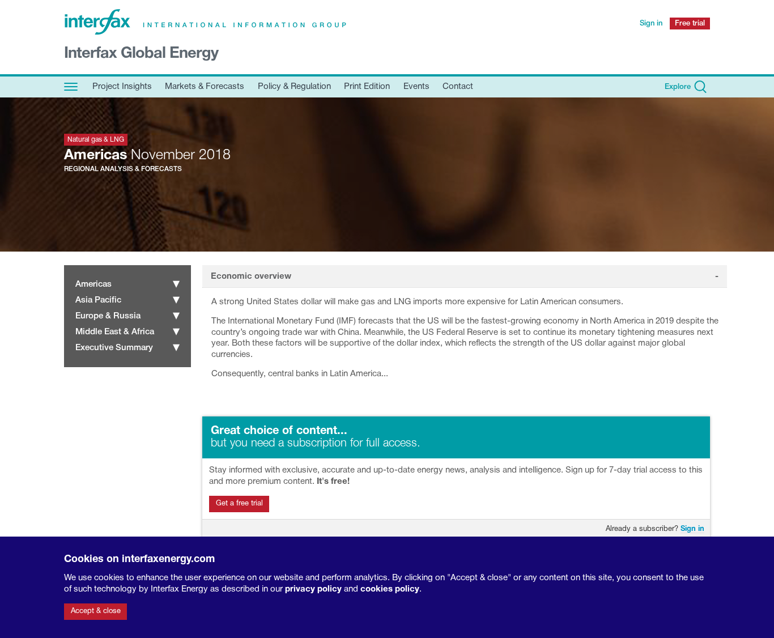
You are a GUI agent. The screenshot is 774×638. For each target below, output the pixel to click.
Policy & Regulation (294, 87)
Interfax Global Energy (141, 54)
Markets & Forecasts (204, 87)
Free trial (690, 23)
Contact (458, 87)
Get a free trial (239, 503)
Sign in (651, 23)
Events (416, 87)
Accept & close (96, 611)
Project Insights (122, 87)
